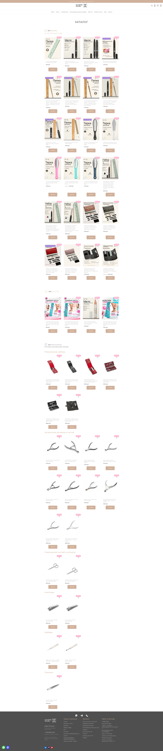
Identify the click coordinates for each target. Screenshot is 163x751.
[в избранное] (59, 39)
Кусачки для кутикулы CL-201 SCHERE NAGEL (71, 500)
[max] (8, 747)
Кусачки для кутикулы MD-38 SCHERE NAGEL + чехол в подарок (52, 540)
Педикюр (85, 729)
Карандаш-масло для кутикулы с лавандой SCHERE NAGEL (72, 62)
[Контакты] (155, 5)
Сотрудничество (64, 11)
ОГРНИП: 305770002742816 (109, 735)
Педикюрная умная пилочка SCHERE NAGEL (71, 143)
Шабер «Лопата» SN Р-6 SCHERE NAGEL (70, 661)
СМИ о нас (90, 11)
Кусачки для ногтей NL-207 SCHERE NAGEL (90, 500)
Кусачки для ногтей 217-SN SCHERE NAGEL (52, 500)
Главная (52, 11)
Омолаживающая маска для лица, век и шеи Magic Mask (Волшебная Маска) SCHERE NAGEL (52, 323)
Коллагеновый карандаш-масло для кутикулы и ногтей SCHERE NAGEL (90, 323)
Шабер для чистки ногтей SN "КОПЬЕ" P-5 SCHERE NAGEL (52, 661)
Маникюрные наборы (88, 725)
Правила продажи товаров (70, 741)
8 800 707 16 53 (49, 726)
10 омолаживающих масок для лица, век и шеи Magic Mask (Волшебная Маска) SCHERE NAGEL (110, 323)
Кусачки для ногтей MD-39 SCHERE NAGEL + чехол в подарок (71, 540)
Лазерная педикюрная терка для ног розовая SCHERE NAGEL (52, 183)
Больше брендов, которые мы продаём (78, 11)
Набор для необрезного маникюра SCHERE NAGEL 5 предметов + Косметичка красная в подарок (52, 270)
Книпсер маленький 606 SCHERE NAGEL (51, 620)
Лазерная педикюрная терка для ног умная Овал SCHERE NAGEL (91, 183)
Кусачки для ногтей (87, 731)
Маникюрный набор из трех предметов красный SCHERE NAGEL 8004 (52, 381)
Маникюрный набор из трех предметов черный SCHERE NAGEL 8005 (71, 381)
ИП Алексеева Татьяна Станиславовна (107, 731)
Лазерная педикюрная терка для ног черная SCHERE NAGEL (91, 143)
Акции (105, 11)
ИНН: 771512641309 (107, 733)
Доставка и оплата (98, 11)
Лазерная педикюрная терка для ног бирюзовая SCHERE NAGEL (72, 183)
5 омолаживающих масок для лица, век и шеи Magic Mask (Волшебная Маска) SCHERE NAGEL (71, 323)
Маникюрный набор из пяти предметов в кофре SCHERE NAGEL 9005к (71, 420)
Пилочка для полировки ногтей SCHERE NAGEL (51, 62)
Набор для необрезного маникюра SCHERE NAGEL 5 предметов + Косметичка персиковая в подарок (90, 227)
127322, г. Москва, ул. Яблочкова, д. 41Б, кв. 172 (108, 740)
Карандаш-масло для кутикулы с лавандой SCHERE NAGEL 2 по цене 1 (91, 62)
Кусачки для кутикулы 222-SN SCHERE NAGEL (52, 461)
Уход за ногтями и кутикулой (90, 721)
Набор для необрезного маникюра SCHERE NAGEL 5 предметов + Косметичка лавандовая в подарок (71, 270)
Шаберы (85, 737)
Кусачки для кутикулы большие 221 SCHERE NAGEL (109, 461)
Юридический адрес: (107, 737)
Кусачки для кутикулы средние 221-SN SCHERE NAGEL (89, 461)
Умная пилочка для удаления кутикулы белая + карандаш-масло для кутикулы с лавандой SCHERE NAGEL (110, 102)
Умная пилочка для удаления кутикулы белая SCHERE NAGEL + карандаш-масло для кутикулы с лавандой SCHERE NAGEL (91, 103)
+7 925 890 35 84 (50, 732)
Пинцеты (85, 733)
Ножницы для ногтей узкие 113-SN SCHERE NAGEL (52, 580)
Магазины (66, 725)
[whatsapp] (3, 747)
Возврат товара (67, 727)
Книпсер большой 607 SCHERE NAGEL (70, 620)
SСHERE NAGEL (105, 721)
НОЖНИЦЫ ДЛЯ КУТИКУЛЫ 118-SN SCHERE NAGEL (71, 580)
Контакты (110, 11)
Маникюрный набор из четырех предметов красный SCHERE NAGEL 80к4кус (90, 381)
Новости (66, 735)
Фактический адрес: (107, 723)
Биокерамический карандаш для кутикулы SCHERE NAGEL (110, 62)
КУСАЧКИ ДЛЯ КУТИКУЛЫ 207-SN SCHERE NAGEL (71, 461)
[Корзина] (161, 5)
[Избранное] (158, 5)
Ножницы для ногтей (88, 735)
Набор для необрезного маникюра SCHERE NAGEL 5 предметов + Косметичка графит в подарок (109, 227)
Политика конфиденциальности (71, 733)
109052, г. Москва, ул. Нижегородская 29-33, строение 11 (110, 727)
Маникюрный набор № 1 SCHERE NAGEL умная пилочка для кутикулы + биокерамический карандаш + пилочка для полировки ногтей (52, 228)
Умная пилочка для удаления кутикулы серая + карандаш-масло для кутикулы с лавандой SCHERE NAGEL (72, 102)
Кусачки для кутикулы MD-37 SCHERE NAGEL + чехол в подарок (109, 500)
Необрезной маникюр (88, 723)
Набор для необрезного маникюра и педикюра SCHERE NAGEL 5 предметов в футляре (91, 270)
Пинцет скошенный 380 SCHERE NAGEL (51, 701)
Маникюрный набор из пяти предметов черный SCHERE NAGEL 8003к (52, 420)
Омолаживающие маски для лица (91, 727)
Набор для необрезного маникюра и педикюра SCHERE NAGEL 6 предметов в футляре (109, 270)
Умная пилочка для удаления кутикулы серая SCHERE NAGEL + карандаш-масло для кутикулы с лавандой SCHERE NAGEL (53, 103)
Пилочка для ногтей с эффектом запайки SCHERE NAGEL (52, 143)
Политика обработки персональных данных (69, 738)
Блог (65, 729)
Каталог (57, 11)
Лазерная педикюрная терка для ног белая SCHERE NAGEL (110, 143)
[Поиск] (152, 5)
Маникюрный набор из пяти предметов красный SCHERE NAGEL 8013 (110, 381)
